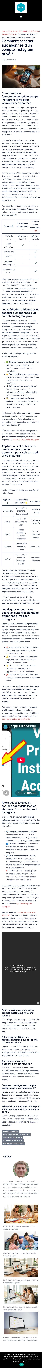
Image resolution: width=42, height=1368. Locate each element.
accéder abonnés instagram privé (16, 1134)
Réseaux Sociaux (9, 34)
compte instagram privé (12, 1137)
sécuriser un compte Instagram (26, 440)
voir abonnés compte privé (13, 1143)
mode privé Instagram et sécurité (16, 719)
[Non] (39, 1360)
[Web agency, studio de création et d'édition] (21, 7)
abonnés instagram (10, 1131)
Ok (22, 1365)
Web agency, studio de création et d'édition (20, 31)
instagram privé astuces (13, 1140)
